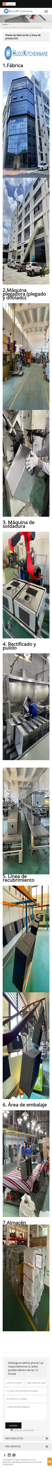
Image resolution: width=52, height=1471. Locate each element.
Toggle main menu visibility (46, 11)
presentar (13, 1425)
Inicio (5, 24)
